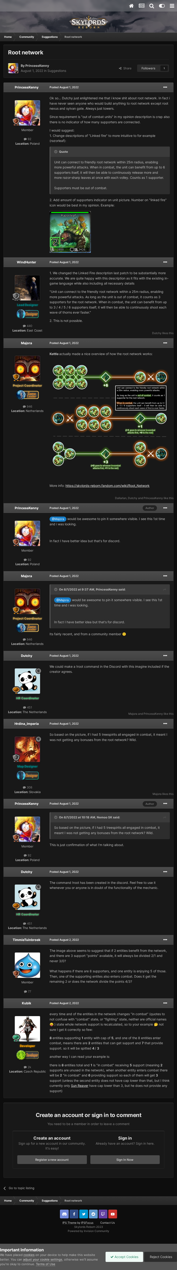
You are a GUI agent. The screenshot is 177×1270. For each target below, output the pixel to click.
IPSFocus (87, 1222)
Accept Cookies (126, 1257)
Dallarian (121, 498)
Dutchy (157, 333)
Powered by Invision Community (88, 1231)
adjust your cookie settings (42, 1259)
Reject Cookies (160, 1257)
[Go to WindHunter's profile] (27, 287)
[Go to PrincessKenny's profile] (13, 68)
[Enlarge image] (70, 232)
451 (29, 707)
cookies (29, 1255)
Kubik (26, 1003)
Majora (26, 343)
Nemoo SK (104, 817)
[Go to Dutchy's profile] (27, 681)
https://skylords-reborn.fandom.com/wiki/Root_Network (107, 486)
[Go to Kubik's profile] (27, 1028)
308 (29, 787)
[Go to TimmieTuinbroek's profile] (27, 965)
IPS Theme (69, 1222)
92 (29, 139)
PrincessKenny (37, 66)
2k (29, 1067)
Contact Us (107, 1222)
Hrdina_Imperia (27, 724)
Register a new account (52, 1159)
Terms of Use (45, 1264)
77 (29, 991)
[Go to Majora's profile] (27, 368)
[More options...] (165, 87)
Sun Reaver (79, 1086)
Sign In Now (124, 1159)
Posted (64, 87)
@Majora (58, 519)
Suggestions (56, 71)
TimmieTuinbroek (26, 940)
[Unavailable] (110, 418)
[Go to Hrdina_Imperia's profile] (27, 749)
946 (29, 406)
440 (29, 326)
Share (126, 68)
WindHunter (26, 262)
